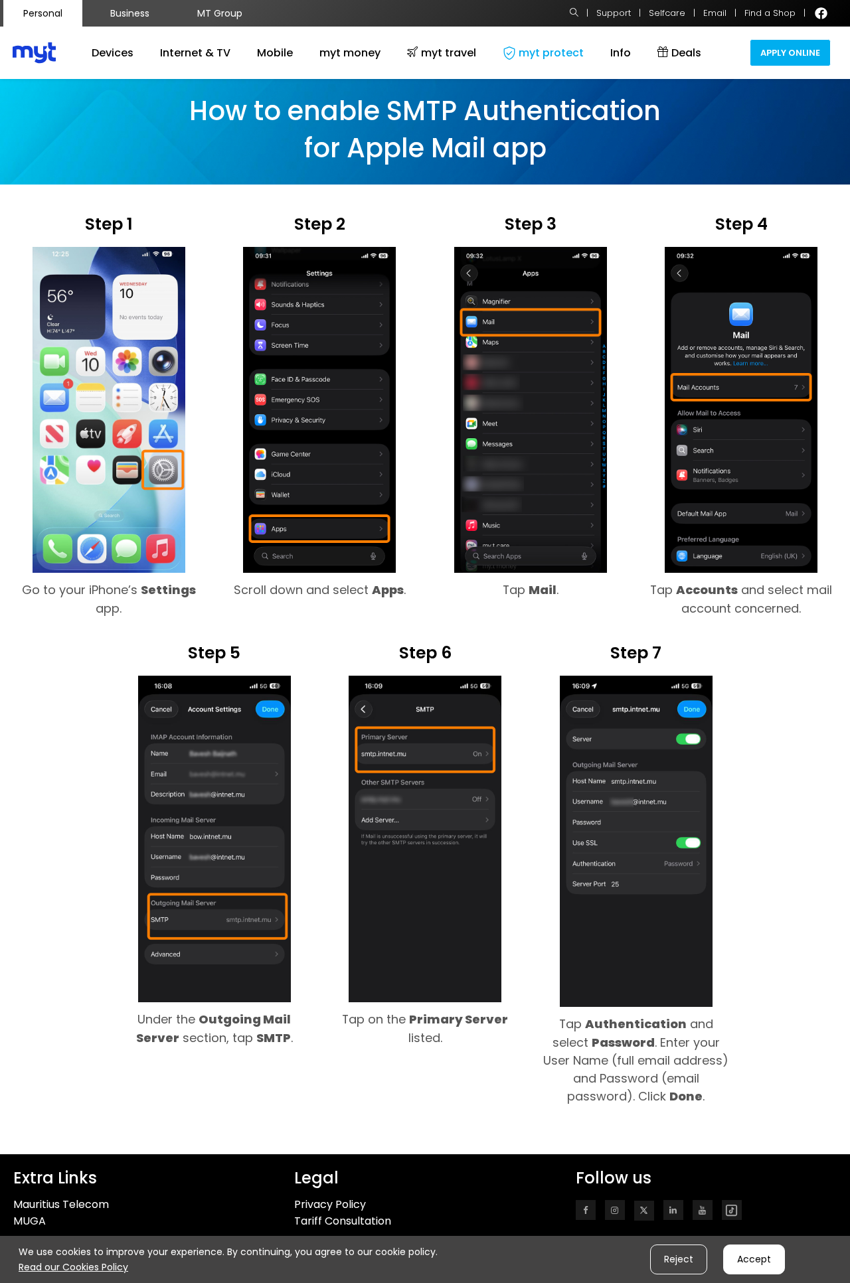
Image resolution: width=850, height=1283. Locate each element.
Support (613, 13)
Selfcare (667, 13)
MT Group (219, 13)
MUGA (29, 1221)
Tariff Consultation (342, 1221)
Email (714, 13)
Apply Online (790, 52)
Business (129, 13)
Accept (754, 1259)
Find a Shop (770, 13)
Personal (42, 13)
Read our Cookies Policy (73, 1267)
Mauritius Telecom (61, 1204)
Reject (678, 1259)
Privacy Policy (330, 1204)
